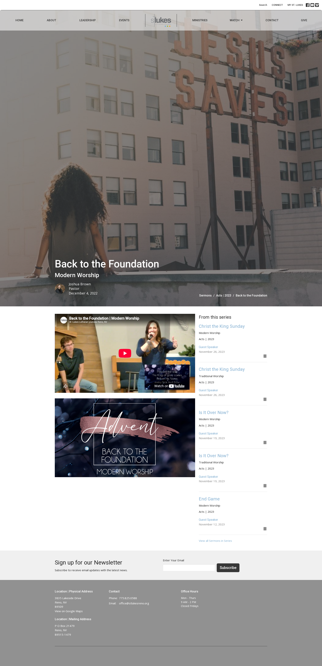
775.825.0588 (128, 598)
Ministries (199, 20)
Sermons (205, 295)
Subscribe (228, 567)
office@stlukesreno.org (134, 603)
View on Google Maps (69, 611)
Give (304, 20)
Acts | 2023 (223, 295)
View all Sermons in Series (215, 541)
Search (263, 5)
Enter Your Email (173, 560)
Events (124, 20)
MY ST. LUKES (295, 5)
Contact (272, 20)
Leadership (87, 20)
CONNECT (277, 5)
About (51, 20)
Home (19, 20)
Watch (234, 20)
